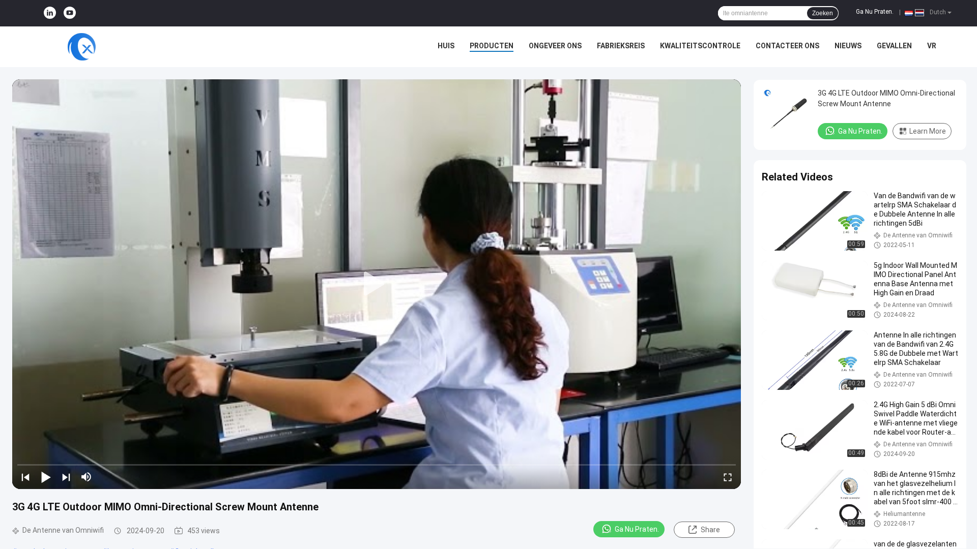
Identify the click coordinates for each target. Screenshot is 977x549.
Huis (446, 46)
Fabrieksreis (621, 46)
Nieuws (848, 46)
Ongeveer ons (555, 46)
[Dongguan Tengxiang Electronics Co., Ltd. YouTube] (70, 13)
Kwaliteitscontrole (700, 46)
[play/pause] (46, 476)
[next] (66, 476)
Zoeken (822, 13)
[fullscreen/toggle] (727, 476)
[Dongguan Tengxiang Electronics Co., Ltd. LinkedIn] (50, 13)
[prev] (25, 476)
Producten (491, 46)
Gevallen (894, 46)
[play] (376, 284)
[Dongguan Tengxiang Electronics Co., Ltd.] (81, 47)
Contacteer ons (787, 46)
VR (931, 46)
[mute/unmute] (86, 476)
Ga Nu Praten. (875, 11)
